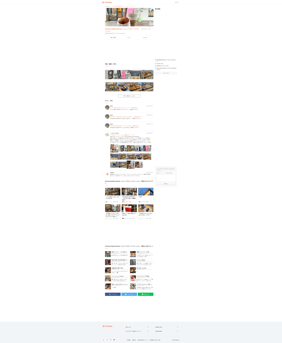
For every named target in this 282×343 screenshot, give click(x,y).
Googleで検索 (166, 73)
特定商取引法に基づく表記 (155, 340)
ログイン (177, 2)
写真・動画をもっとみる (129, 96)
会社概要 (128, 340)
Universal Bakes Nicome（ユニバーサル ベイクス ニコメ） (122, 30)
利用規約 (134, 340)
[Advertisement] (129, 51)
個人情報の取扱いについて (142, 340)
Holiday (107, 2)
